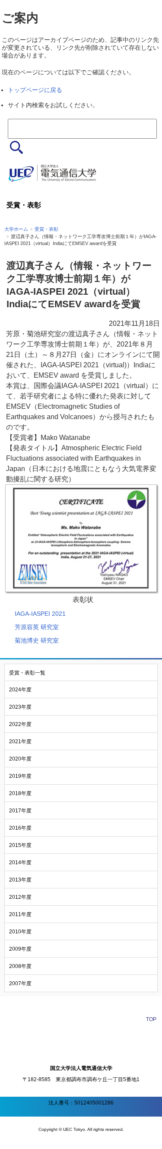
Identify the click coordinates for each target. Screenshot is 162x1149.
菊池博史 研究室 (37, 640)
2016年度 (20, 828)
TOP (151, 1019)
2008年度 (20, 966)
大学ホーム (16, 229)
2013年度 (20, 880)
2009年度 (20, 949)
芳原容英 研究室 (37, 627)
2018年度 (20, 793)
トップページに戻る (35, 89)
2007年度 (20, 983)
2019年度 (20, 776)
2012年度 (20, 897)
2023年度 (20, 707)
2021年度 (20, 741)
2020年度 (20, 759)
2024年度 (20, 690)
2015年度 (20, 845)
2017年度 (20, 811)
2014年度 (20, 862)
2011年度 (20, 914)
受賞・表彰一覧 (27, 673)
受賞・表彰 (46, 229)
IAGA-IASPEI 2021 (40, 613)
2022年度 (20, 724)
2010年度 (20, 932)
